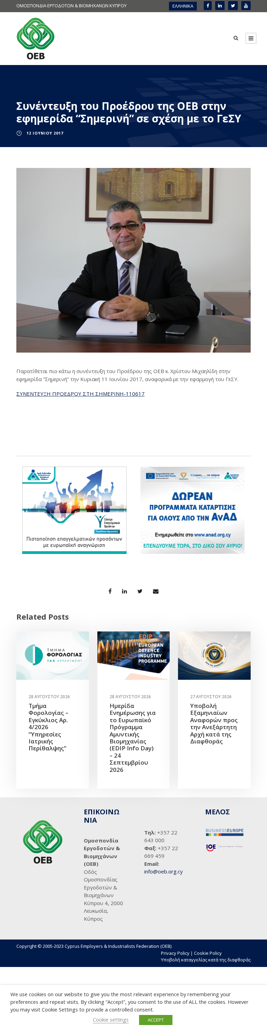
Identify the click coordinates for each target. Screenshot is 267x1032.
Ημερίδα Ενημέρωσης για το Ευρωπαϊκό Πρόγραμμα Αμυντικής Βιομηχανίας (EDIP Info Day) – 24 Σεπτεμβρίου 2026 (133, 738)
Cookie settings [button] (111, 1019)
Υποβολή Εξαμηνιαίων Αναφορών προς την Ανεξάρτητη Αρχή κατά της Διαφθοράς (214, 723)
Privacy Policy (175, 953)
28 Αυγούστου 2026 (49, 697)
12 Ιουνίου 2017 (44, 133)
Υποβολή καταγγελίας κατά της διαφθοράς (206, 960)
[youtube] (246, 5)
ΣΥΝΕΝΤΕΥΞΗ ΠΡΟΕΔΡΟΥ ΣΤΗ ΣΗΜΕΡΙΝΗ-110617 (80, 393)
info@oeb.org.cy (163, 871)
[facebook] (208, 5)
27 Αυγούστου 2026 (211, 697)
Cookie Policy (208, 953)
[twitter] (233, 5)
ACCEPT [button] (156, 1020)
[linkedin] (220, 5)
